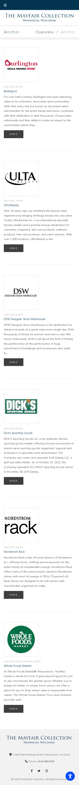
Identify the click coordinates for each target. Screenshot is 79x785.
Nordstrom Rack (14, 551)
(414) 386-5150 (46, 761)
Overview (44, 32)
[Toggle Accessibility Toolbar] (70, 776)
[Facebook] (32, 770)
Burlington (10, 91)
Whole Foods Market (17, 666)
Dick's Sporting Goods (18, 433)
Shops (19, 86)
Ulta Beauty (11, 205)
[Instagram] (46, 770)
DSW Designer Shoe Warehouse (24, 319)
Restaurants (23, 661)
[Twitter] (39, 770)
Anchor (9, 86)
